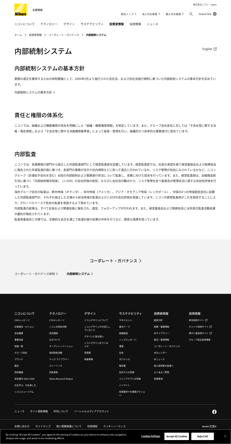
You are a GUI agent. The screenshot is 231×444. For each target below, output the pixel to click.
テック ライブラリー (59, 359)
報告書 (122, 365)
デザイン (90, 313)
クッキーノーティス (114, 426)
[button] (191, 14)
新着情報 (88, 359)
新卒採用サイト (196, 320)
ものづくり (54, 339)
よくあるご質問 (161, 372)
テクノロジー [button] (49, 24)
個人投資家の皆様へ (163, 365)
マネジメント (125, 320)
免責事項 (158, 378)
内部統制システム (78, 273)
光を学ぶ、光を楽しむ (25, 385)
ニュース (152, 24)
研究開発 (53, 333)
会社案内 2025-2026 (24, 378)
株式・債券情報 (161, 339)
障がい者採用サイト (198, 333)
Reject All (202, 436)
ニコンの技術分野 (58, 326)
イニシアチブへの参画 (130, 378)
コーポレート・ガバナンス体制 (34, 273)
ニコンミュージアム (24, 391)
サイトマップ (43, 426)
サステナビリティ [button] (92, 24)
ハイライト (124, 385)
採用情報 (195, 313)
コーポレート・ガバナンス (64, 35)
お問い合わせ (22, 426)
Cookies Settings (150, 436)
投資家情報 (35, 35)
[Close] (225, 436)
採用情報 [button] (135, 24)
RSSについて (61, 411)
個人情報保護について (69, 426)
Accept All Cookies (176, 436)
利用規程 (92, 426)
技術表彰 (53, 372)
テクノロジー (57, 313)
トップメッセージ (127, 339)
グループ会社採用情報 (199, 339)
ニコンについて (24, 313)
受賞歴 (87, 352)
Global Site (208, 14)
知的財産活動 (55, 352)
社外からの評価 (126, 372)
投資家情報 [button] (116, 24)
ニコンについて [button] (24, 24)
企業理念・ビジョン (24, 326)
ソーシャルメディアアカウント (91, 411)
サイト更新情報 (39, 411)
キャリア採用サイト (198, 326)
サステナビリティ (130, 313)
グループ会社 (20, 352)
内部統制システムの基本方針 (33, 92)
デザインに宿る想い (94, 336)
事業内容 (18, 339)
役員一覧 (18, 346)
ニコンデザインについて (96, 320)
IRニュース (159, 359)
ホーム (18, 35)
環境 (121, 346)
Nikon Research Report (61, 378)
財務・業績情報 (161, 326)
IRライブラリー (161, 333)
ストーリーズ (55, 365)
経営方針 (158, 320)
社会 (121, 352)
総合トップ (127, 14)
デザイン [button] (69, 24)
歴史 (16, 365)
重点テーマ (124, 326)
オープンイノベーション (61, 346)
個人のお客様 (173, 14)
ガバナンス (124, 359)
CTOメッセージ (56, 320)
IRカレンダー (160, 352)
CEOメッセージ (22, 320)
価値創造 (123, 333)
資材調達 (18, 372)
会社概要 (18, 333)
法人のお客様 (149, 14)
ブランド (18, 359)
